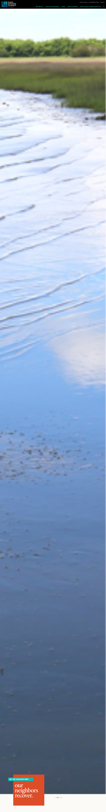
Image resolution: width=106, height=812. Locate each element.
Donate (102, 2)
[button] (104, 6)
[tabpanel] (53, 401)
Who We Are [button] (39, 6)
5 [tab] (62, 798)
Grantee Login (83, 2)
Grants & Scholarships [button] (52, 6)
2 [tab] (57, 798)
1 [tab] (56, 798)
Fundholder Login (94, 2)
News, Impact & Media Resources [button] (90, 6)
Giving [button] (63, 6)
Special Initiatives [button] (72, 6)
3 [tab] (59, 798)
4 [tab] (60, 798)
